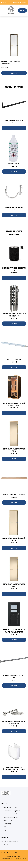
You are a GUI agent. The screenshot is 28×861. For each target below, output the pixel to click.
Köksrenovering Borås (10, 814)
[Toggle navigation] (3, 10)
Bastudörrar (16, 61)
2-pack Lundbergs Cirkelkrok (14, 207)
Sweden (4, 2)
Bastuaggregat (12, 27)
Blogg (6, 830)
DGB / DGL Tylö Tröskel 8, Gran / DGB (14, 495)
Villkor (19, 856)
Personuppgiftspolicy (8, 858)
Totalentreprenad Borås (11, 817)
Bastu (4, 27)
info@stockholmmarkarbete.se (19, 2)
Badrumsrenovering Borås (12, 811)
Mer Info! (14, 73)
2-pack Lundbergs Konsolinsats (14, 120)
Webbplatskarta (21, 858)
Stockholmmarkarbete (10, 807)
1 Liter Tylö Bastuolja (14, 164)
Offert (22, 10)
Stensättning (8, 820)
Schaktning (7, 824)
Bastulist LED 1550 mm (14, 359)
